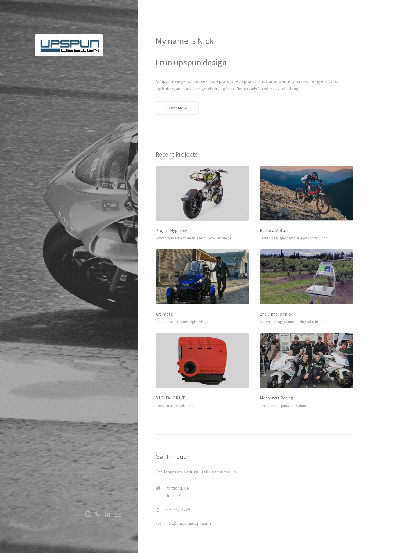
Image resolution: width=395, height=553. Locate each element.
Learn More (177, 108)
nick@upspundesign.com (188, 523)
